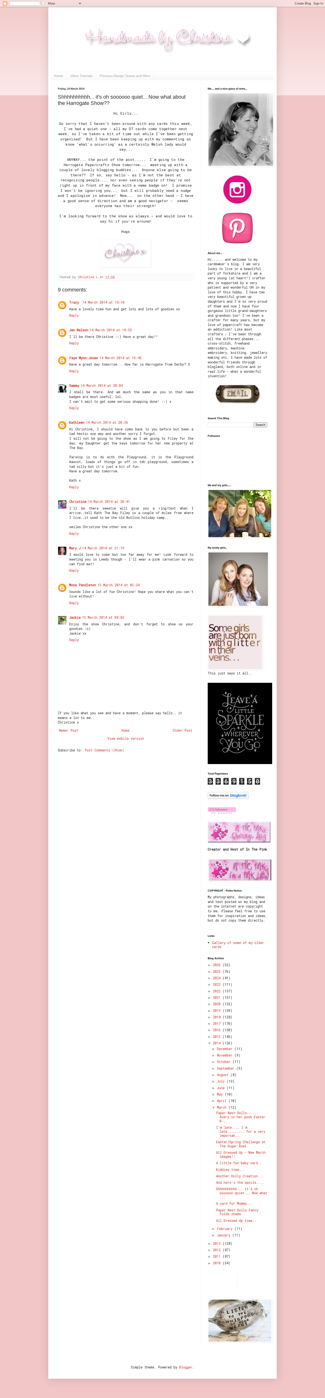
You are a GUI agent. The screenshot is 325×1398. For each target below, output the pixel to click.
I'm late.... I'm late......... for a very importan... (240, 1131)
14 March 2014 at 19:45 (120, 358)
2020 (217, 1004)
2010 (217, 1263)
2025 (217, 971)
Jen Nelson (78, 330)
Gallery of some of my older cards (238, 944)
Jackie (75, 617)
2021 (217, 997)
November (225, 1055)
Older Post (182, 730)
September (226, 1068)
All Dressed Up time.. (236, 1220)
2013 (217, 1243)
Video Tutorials (81, 76)
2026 (217, 965)
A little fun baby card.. (239, 1163)
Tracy (75, 302)
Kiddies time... (230, 1169)
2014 (217, 1043)
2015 (217, 1036)
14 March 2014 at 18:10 (103, 302)
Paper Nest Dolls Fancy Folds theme (237, 1212)
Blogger (185, 1367)
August (223, 1074)
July (222, 1081)
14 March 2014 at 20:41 (109, 501)
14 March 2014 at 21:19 (103, 548)
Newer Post (68, 730)
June (222, 1088)
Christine (77, 501)
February (225, 1228)
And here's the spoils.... (240, 1182)
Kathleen (76, 422)
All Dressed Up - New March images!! (241, 1154)
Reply (74, 315)
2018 (217, 1017)
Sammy (74, 385)
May (221, 1094)
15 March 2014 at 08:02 (103, 617)
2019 (217, 1010)
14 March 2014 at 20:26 (107, 422)
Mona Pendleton (82, 585)
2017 (217, 1023)
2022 (217, 991)
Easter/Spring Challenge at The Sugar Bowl (241, 1144)
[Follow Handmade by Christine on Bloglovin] (228, 797)
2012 (217, 1250)
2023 (217, 984)
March (222, 1107)
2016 (217, 1030)
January (224, 1235)
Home (58, 76)
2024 (217, 978)
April (222, 1100)
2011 (217, 1256)
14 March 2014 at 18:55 (111, 330)
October (224, 1061)
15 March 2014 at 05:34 (119, 585)
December (225, 1048)
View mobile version (126, 738)
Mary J (75, 548)
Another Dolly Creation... (240, 1176)
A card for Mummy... (234, 1203)
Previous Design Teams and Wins (125, 76)
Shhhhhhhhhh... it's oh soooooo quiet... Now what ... (241, 1193)
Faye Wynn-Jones (83, 358)
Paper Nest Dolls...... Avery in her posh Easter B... (240, 1117)
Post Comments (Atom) (104, 750)
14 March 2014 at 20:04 (102, 385)
